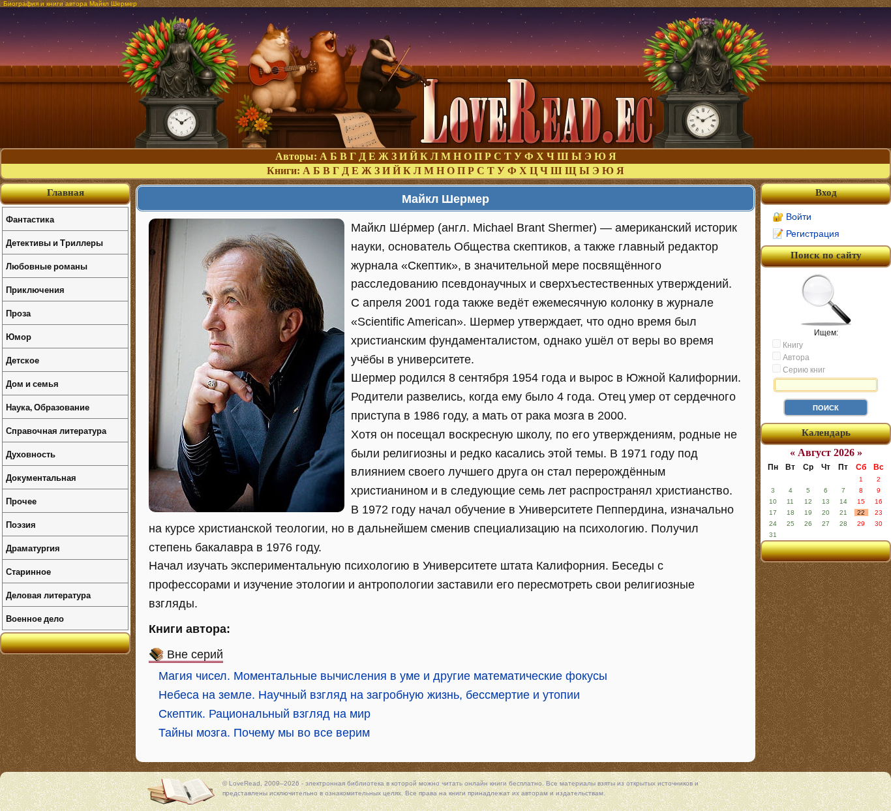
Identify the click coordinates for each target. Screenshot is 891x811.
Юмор (18, 336)
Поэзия (21, 524)
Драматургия (33, 548)
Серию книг (803, 370)
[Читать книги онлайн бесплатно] (445, 144)
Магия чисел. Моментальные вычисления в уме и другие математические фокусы (383, 675)
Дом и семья (32, 383)
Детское (22, 360)
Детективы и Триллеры (54, 242)
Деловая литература (48, 595)
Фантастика (30, 219)
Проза (18, 313)
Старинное (28, 571)
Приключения (35, 289)
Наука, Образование (47, 407)
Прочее (21, 501)
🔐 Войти (791, 216)
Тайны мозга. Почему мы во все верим (264, 732)
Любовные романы (46, 266)
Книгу (792, 345)
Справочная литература (56, 430)
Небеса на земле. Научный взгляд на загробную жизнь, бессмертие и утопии (369, 694)
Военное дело (35, 618)
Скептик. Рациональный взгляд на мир (264, 713)
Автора (795, 357)
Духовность (30, 454)
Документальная (41, 477)
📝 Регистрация (805, 233)
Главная (65, 192)
